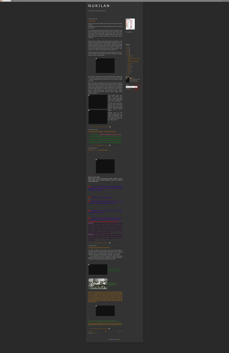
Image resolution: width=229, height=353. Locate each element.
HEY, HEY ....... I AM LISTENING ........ (99, 150)
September (129, 66)
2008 (128, 73)
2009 (128, 54)
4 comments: (106, 145)
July (128, 69)
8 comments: (106, 328)
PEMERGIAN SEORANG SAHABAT (99, 247)
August (129, 67)
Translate (129, 89)
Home (105, 331)
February (129, 70)
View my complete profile (134, 81)
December (129, 55)
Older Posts (120, 331)
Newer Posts (91, 331)
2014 (128, 47)
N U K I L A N (98, 6)
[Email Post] (110, 126)
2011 (128, 51)
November (129, 63)
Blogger (119, 339)
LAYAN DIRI (91, 21)
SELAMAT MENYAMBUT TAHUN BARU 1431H (102, 131)
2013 (128, 48)
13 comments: (106, 126)
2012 (128, 50)
